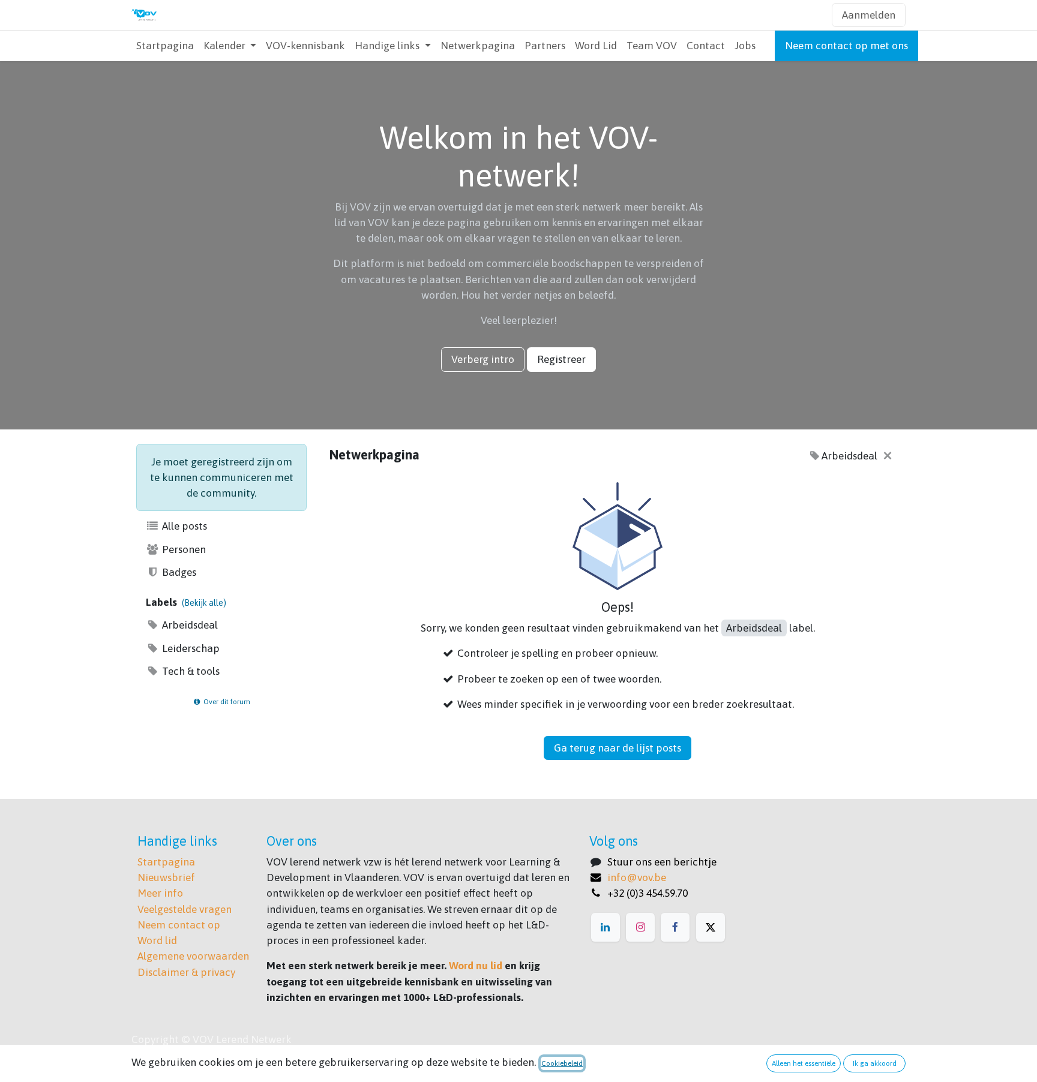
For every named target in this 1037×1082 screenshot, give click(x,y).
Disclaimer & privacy (186, 972)
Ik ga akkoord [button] (875, 1063)
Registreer (561, 359)
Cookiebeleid (562, 1063)
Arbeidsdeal (189, 625)
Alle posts (183, 526)
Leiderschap (190, 648)
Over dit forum (226, 702)
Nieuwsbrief (166, 877)
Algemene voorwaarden (193, 956)
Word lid (157, 940)
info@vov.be (636, 877)
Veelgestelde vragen (184, 909)
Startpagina (166, 862)
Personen (183, 549)
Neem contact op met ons (846, 46)
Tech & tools (190, 671)
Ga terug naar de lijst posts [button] (617, 748)
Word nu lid (475, 966)
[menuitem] (165, 45)
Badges (178, 572)
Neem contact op (178, 925)
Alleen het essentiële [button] (803, 1063)
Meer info (160, 893)
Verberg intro (482, 359)
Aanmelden (868, 15)
